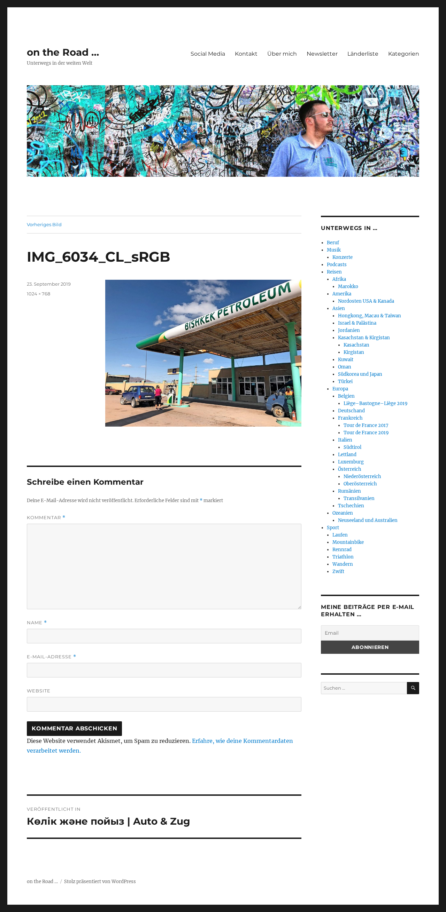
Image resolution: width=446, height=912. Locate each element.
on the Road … (63, 52)
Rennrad (342, 550)
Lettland (347, 455)
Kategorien (403, 53)
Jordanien (349, 330)
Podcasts (337, 265)
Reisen (334, 272)
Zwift (338, 571)
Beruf (333, 243)
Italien (345, 440)
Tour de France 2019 (366, 433)
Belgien (346, 396)
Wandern (342, 564)
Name (37, 623)
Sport (333, 528)
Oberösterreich (360, 484)
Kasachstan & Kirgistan (364, 338)
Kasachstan (356, 345)
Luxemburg (351, 462)
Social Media (208, 53)
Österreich (349, 469)
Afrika (339, 279)
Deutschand (351, 411)
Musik (334, 250)
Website (39, 690)
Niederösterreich (362, 476)
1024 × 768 (38, 293)
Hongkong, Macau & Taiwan (369, 316)
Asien (338, 308)
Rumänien (349, 491)
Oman (344, 367)
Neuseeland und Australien (368, 520)
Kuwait (345, 360)
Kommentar (46, 518)
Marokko (348, 287)
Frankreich (350, 418)
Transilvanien (359, 498)
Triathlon (343, 557)
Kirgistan (354, 352)
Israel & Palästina (357, 323)
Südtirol (352, 447)
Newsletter (322, 53)
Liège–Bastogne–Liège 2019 (376, 403)
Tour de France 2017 (366, 425)
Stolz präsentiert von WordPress (100, 882)
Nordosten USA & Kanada (366, 301)
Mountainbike (348, 542)
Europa (340, 389)
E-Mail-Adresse (51, 657)
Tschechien (351, 506)
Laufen (340, 535)
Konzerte (342, 257)
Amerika (341, 294)
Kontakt (246, 53)
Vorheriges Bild (44, 224)
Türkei (345, 381)
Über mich (282, 53)
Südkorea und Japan (360, 374)
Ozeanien (342, 513)
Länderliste (362, 53)
